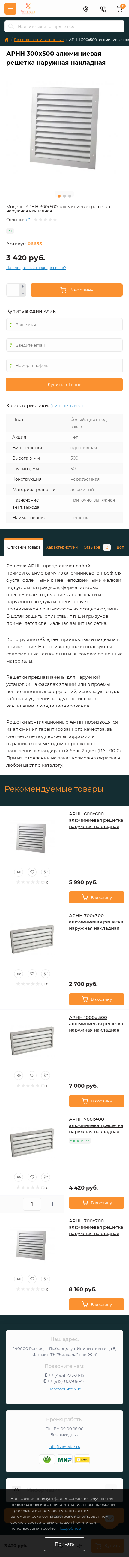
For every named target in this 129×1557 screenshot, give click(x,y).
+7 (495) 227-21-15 (66, 1375)
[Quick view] (18, 872)
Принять (64, 1544)
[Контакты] (103, 8)
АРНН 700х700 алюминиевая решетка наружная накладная (96, 1227)
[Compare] (45, 872)
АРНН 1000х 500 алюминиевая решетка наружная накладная (96, 1023)
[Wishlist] (32, 872)
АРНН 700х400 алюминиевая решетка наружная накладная (96, 1125)
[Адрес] (85, 8)
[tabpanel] (64, 128)
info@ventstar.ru (64, 1446)
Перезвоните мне (64, 1389)
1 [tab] (59, 196)
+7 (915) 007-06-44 (66, 1381)
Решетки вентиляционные (39, 39)
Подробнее (69, 1528)
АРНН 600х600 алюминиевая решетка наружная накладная (96, 820)
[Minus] (23, 293)
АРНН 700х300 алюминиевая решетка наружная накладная (96, 922)
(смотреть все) (66, 405)
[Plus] (23, 286)
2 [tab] (64, 196)
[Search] (11, 26)
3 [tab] (69, 196)
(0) (29, 220)
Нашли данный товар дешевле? (36, 267)
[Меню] (10, 9)
